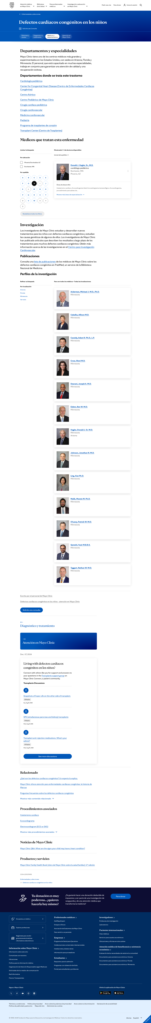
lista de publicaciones (45, 261)
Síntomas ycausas (25, 36)
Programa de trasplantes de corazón (38, 125)
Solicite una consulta (31, 610)
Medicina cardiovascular (32, 115)
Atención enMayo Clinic (66, 36)
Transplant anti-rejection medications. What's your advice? (45, 739)
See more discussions (47, 756)
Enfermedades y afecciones (31, 14)
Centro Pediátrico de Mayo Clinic (37, 99)
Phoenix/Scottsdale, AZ (32, 162)
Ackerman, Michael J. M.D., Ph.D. (85, 291)
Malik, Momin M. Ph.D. (80, 499)
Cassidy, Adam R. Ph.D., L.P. (83, 337)
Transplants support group (53, 675)
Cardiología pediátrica (31, 80)
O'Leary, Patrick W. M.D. (81, 522)
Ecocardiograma (27, 821)
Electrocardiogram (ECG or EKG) (34, 826)
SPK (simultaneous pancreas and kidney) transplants (46, 717)
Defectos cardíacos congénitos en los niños (63, 22)
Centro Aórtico (27, 94)
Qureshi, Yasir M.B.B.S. (80, 545)
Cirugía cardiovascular (31, 109)
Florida (22, 293)
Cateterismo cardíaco (29, 815)
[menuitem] (25, 36)
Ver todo (23, 300)
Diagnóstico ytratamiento (38, 36)
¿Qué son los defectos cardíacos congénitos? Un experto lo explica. (49, 778)
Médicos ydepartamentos (52, 36)
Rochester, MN (29, 167)
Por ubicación (25, 157)
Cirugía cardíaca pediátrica (33, 104)
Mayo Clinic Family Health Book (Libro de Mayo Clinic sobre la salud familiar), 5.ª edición (57, 865)
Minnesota (23, 296)
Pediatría (24, 120)
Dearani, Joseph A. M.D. (81, 383)
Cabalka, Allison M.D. (80, 314)
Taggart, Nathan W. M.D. (81, 568)
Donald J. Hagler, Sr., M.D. (82, 165)
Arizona (22, 290)
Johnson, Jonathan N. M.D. (82, 453)
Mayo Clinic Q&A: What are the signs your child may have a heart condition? (52, 848)
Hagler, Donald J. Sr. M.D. (82, 430)
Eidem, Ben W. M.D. (79, 407)
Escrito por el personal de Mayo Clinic (36, 596)
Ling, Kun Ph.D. (77, 476)
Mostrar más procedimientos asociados (37, 832)
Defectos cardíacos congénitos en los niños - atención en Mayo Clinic (50, 601)
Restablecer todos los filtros (32, 214)
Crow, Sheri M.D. (78, 360)
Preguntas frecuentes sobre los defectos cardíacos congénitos (47, 793)
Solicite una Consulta (29, 28)
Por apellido (24, 172)
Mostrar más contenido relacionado (35, 798)
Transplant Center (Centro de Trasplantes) (41, 130)
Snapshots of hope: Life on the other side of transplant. (47, 696)
